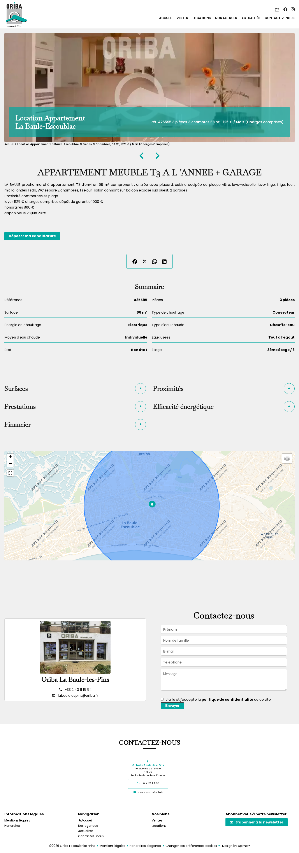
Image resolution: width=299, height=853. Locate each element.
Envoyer (172, 705)
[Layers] (287, 458)
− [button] (10, 463)
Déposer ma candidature (32, 236)
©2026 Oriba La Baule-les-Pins (72, 846)
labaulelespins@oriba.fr (78, 695)
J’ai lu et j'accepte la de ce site (218, 699)
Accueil (9, 144)
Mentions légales (112, 846)
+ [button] (10, 457)
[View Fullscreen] (10, 473)
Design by (235, 846)
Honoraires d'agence (145, 846)
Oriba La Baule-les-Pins (75, 679)
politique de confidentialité (227, 699)
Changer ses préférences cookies (191, 846)
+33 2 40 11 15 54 (78, 689)
